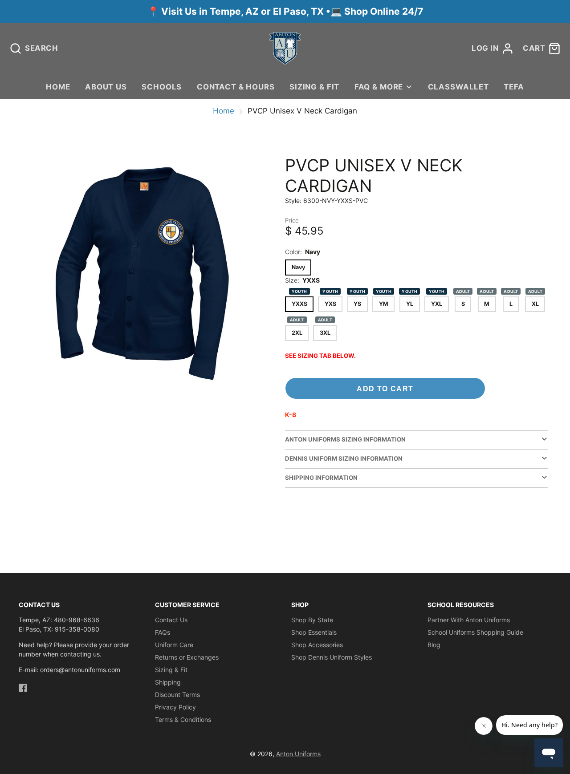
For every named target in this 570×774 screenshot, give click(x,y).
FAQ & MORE (378, 86)
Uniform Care (174, 644)
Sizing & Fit (314, 86)
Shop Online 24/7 (383, 11)
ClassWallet (458, 86)
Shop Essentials (314, 632)
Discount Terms (177, 694)
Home (58, 86)
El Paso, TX (298, 11)
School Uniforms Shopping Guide (475, 632)
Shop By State (312, 620)
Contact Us (171, 620)
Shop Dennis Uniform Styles (331, 657)
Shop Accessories (317, 644)
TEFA (514, 86)
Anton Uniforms (298, 754)
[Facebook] (23, 688)
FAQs (162, 632)
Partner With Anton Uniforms (469, 620)
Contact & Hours (236, 86)
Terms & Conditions (183, 719)
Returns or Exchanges (187, 657)
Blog (434, 644)
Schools (162, 86)
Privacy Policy (175, 707)
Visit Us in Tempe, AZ (211, 11)
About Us (106, 86)
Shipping (168, 682)
